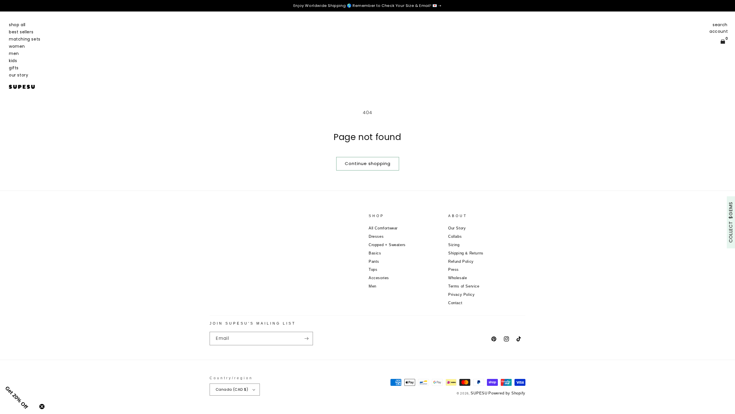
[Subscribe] (306, 338)
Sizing (454, 245)
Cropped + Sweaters (387, 245)
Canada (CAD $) (232, 389)
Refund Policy (461, 261)
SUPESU (479, 393)
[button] (720, 24)
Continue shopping (367, 163)
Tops (373, 269)
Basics (375, 253)
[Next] (726, 6)
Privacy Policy (461, 294)
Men (372, 286)
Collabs (455, 236)
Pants (374, 261)
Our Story (457, 228)
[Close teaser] (42, 406)
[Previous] (8, 6)
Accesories (379, 278)
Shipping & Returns (465, 253)
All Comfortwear (383, 228)
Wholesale (457, 278)
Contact (455, 303)
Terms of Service (463, 286)
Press (453, 269)
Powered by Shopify (506, 393)
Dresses (376, 236)
